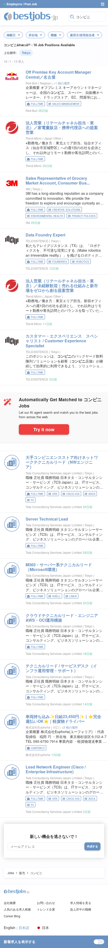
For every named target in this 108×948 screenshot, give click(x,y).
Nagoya (45, 83)
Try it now (44, 429)
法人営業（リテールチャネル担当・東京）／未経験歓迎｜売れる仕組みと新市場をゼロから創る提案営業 (62, 285)
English (9, 927)
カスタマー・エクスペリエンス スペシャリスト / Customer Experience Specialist (62, 340)
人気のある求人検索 (17, 909)
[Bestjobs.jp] (35, 16)
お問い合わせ (46, 903)
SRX (55, 494)
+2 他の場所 (70, 727)
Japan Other (53, 138)
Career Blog (12, 916)
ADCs (91, 494)
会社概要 (10, 903)
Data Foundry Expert (45, 235)
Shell (56, 596)
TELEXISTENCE (37, 241)
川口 (56, 727)
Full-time (37, 104)
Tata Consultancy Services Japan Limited (54, 473)
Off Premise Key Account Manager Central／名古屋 (58, 74)
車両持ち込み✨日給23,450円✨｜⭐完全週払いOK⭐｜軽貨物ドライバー (63, 719)
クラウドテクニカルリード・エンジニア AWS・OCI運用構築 (64, 617)
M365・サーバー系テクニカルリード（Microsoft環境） (59, 567)
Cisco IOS (73, 494)
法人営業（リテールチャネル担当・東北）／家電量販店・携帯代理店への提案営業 (62, 127)
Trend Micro (34, 138)
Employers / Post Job (22, 4)
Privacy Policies (84, 216)
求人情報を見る (80, 903)
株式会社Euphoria (38, 727)
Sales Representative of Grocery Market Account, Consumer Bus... (58, 180)
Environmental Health (47, 216)
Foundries (59, 261)
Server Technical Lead (47, 519)
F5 (32, 500)
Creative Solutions (66, 209)
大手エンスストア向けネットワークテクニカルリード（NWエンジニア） (62, 462)
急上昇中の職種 (80, 909)
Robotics (82, 261)
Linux (73, 596)
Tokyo (26, 52)
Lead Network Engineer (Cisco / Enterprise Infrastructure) (56, 769)
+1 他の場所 (61, 83)
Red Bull (31, 83)
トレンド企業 (46, 909)
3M (28, 189)
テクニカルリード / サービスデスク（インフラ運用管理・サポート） (61, 668)
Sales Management (66, 104)
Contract (38, 748)
